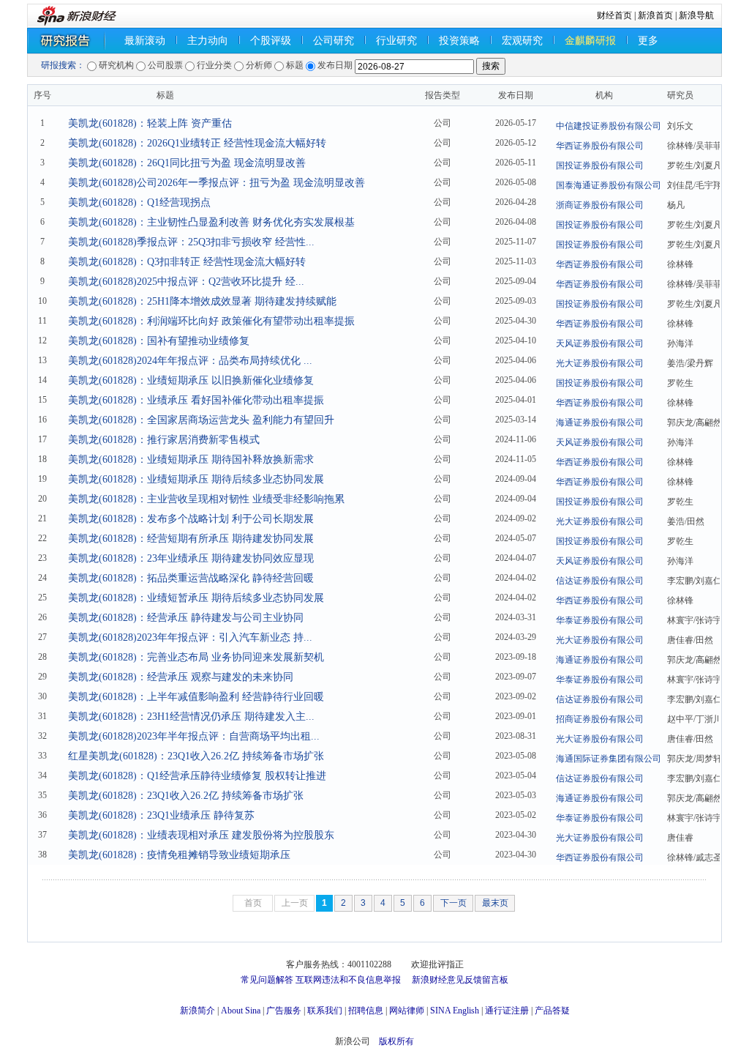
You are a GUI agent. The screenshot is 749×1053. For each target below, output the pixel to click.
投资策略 (459, 40)
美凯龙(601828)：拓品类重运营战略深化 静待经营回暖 (191, 578)
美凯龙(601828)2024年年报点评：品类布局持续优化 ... (190, 360)
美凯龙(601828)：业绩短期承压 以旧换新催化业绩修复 (191, 380)
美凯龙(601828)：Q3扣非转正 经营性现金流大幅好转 (187, 261)
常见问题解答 (267, 980)
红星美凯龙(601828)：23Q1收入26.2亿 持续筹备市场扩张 (196, 756)
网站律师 (406, 1010)
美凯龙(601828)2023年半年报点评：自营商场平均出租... (194, 736)
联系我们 (324, 1010)
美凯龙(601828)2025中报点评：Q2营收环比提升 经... (186, 281)
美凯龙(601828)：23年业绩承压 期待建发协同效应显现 (191, 558)
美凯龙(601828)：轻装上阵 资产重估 (150, 123)
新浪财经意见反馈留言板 (460, 980)
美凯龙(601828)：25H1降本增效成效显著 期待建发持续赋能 (202, 301)
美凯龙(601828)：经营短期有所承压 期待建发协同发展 (191, 538)
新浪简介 (197, 1010)
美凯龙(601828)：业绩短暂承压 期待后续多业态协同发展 (196, 597)
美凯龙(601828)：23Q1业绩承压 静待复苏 (161, 815)
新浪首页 (655, 15)
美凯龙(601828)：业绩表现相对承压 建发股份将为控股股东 (201, 835)
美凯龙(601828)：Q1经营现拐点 (139, 202)
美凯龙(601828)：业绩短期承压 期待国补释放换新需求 (191, 459)
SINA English (454, 1010)
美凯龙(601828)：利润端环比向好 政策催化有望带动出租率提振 (211, 321)
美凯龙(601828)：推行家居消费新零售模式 (164, 439)
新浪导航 (696, 15)
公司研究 (333, 40)
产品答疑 (552, 1010)
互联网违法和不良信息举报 (348, 980)
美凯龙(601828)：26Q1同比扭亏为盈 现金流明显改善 (187, 162)
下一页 (453, 903)
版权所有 (396, 1041)
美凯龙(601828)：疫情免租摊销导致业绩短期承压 (179, 854)
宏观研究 (522, 40)
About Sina (240, 1010)
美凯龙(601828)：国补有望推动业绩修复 (158, 340)
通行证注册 (507, 1010)
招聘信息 (365, 1010)
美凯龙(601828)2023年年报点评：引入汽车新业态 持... (190, 637)
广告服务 (283, 1010)
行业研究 (396, 40)
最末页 (495, 903)
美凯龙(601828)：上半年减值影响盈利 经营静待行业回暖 (196, 696)
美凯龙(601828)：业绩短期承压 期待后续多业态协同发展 (196, 479)
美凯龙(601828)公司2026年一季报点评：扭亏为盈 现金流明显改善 (216, 182)
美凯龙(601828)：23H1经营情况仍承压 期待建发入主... (191, 716)
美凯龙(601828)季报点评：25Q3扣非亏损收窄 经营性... (191, 242)
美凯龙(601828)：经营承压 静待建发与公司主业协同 (186, 617)
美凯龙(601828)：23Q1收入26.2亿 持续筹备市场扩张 (186, 795)
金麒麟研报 (590, 40)
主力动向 (207, 40)
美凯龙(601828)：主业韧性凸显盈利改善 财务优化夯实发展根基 (211, 222)
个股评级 (270, 40)
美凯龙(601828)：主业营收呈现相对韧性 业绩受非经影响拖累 (206, 499)
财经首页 (614, 15)
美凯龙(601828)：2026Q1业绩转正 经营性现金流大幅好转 (197, 143)
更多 (648, 40)
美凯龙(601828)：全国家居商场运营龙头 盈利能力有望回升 (201, 419)
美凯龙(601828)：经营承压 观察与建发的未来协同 (180, 676)
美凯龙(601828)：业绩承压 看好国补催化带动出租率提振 (196, 400)
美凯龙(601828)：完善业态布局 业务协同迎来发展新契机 (196, 657)
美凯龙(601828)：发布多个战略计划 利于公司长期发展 (191, 518)
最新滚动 (144, 40)
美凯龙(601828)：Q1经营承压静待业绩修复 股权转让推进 (197, 775)
